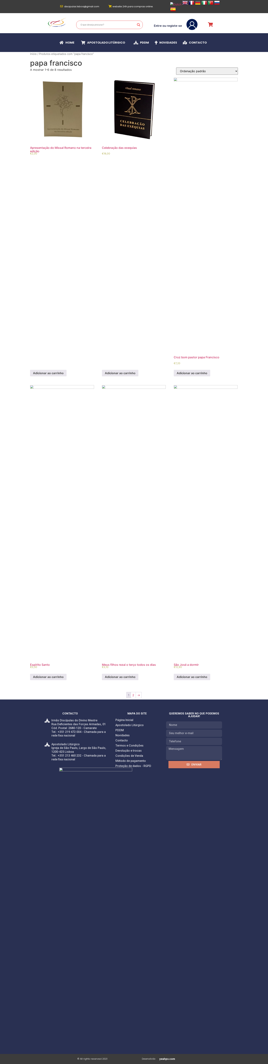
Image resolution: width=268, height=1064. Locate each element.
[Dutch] (175, 4)
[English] (185, 4)
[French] (191, 4)
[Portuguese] (210, 4)
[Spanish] (173, 11)
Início (33, 54)
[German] (198, 4)
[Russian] (217, 4)
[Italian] (204, 4)
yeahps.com (167, 1059)
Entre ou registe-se (168, 26)
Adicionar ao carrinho (48, 373)
